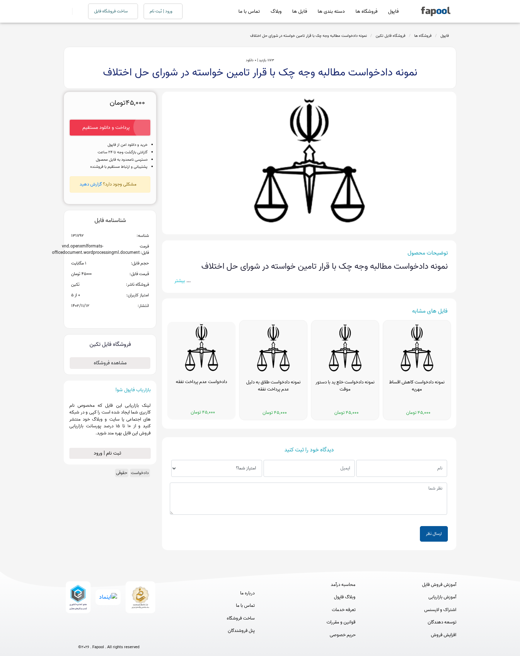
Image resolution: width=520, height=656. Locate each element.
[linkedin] (135, 635)
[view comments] (118, 317)
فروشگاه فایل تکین (390, 36)
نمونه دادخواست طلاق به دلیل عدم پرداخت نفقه (273, 386)
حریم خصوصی (343, 635)
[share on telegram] (101, 317)
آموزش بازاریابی (442, 597)
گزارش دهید (91, 184)
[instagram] (108, 635)
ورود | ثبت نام (161, 11)
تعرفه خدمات (344, 610)
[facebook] (82, 635)
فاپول (393, 11)
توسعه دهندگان (442, 622)
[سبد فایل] (66, 11)
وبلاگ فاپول (345, 597)
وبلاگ (276, 11)
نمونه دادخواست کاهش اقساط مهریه (417, 386)
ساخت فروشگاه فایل (111, 11)
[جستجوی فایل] (75, 11)
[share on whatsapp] (110, 317)
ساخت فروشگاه (241, 618)
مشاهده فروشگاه (110, 363)
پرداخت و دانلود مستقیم (106, 128)
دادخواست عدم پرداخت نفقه (201, 382)
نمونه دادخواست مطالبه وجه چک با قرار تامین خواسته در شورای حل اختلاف (308, 36)
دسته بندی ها (331, 11)
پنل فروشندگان (241, 630)
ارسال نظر (434, 533)
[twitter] (121, 635)
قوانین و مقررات (341, 622)
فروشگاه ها (366, 11)
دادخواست (140, 472)
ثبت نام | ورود (108, 453)
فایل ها (299, 11)
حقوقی (121, 472)
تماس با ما (249, 11)
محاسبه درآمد (343, 584)
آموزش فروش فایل (439, 584)
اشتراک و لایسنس (440, 610)
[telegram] (95, 635)
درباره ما (247, 593)
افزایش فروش (443, 635)
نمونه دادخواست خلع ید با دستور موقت (345, 386)
